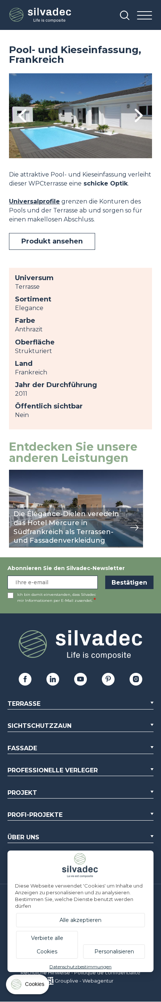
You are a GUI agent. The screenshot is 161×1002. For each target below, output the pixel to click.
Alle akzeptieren (80, 920)
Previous (22, 115)
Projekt (22, 792)
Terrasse (23, 703)
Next (138, 115)
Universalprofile (34, 201)
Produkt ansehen (52, 241)
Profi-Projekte (35, 814)
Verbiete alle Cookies (47, 945)
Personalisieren (114, 951)
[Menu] (144, 15)
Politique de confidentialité (107, 972)
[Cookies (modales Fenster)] (28, 986)
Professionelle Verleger (52, 770)
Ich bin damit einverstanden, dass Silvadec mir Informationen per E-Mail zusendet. (56, 597)
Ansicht (20, 473)
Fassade (22, 748)
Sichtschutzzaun (39, 725)
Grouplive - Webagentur (84, 981)
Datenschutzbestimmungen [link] (80, 966)
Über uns (23, 837)
